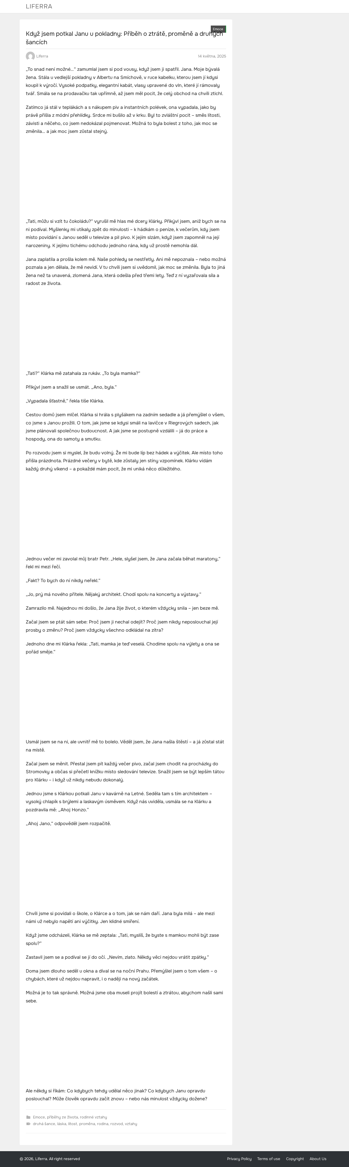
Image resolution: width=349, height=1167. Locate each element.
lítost (72, 1123)
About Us (318, 1159)
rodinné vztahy (93, 1117)
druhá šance (44, 1123)
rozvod (116, 1123)
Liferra (39, 6)
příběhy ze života (62, 1117)
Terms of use (268, 1159)
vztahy (131, 1123)
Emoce (218, 29)
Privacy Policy (239, 1159)
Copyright (295, 1159)
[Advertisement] (126, 177)
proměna (87, 1123)
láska (61, 1123)
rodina (102, 1123)
